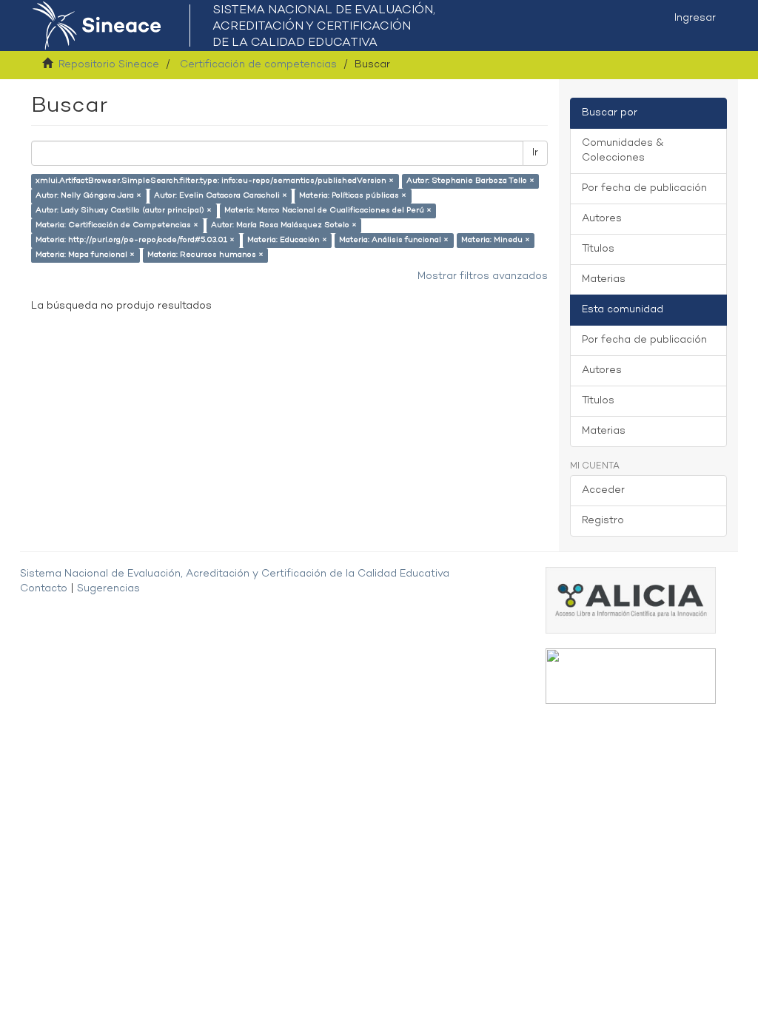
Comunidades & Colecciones (622, 150)
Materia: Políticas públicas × (352, 195)
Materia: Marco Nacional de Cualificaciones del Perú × (328, 210)
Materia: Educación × (287, 240)
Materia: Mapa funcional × (85, 255)
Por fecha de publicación (644, 188)
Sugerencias (108, 589)
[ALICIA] (631, 600)
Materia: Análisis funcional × (394, 240)
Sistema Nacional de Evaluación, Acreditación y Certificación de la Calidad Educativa (234, 574)
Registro (603, 521)
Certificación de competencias (258, 65)
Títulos (598, 249)
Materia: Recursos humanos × (205, 255)
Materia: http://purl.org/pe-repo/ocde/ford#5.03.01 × (135, 240)
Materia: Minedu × (495, 240)
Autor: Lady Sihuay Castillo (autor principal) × (124, 210)
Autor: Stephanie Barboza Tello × (470, 181)
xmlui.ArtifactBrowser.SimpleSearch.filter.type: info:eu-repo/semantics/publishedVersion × (215, 181)
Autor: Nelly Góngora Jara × (88, 195)
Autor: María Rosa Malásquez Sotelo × (284, 225)
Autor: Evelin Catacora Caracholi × (220, 195)
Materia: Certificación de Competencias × (117, 225)
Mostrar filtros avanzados (482, 276)
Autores (602, 219)
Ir (535, 153)
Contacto (43, 589)
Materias (603, 279)
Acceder (603, 490)
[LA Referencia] (631, 676)
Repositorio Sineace (108, 65)
